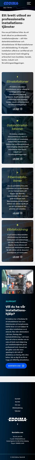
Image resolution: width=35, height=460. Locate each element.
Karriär (17, 402)
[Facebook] (17, 424)
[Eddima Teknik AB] (11, 3)
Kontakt (17, 399)
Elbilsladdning (17, 408)
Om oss (17, 405)
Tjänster (17, 411)
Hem (4, 7)
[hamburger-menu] (29, 3)
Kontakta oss (14, 366)
